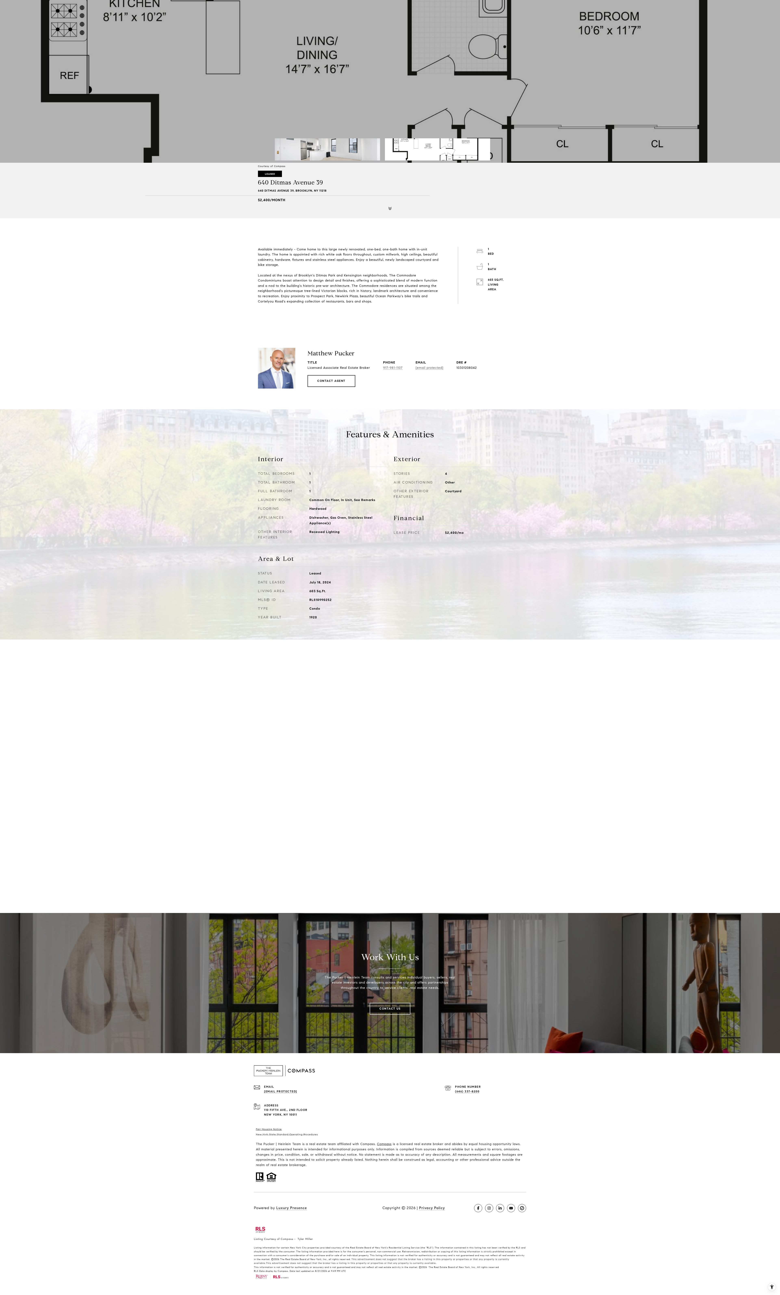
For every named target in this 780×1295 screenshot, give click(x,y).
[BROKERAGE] (522, 1208)
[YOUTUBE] (511, 1208)
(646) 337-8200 (467, 1091)
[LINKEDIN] (500, 1208)
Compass (384, 1144)
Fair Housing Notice (269, 1129)
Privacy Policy (432, 1208)
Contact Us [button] (390, 1008)
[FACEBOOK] (478, 1208)
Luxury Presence (291, 1208)
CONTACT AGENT (331, 381)
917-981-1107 (393, 368)
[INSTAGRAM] (489, 1208)
